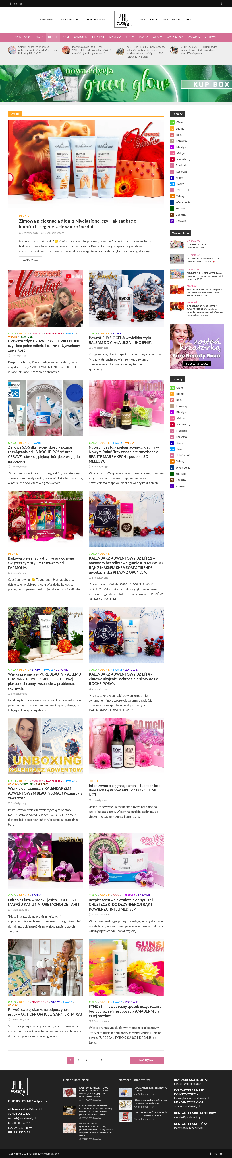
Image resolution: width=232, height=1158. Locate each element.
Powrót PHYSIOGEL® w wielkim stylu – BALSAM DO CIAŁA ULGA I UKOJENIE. (121, 340)
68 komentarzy (146, 1094)
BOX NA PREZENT (94, 19)
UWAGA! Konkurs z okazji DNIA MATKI (150, 1089)
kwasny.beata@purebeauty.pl (191, 1098)
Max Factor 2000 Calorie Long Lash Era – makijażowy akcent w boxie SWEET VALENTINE (204, 292)
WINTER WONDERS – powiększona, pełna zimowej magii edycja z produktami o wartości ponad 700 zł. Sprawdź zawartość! (146, 51)
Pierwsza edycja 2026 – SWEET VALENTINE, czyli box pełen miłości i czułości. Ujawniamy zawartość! (91, 50)
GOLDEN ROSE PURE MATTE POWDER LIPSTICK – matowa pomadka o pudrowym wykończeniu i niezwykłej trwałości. (205, 310)
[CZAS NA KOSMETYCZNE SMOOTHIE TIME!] (177, 244)
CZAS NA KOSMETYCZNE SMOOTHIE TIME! (200, 245)
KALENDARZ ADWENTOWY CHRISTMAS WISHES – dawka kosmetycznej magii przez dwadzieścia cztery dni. (94, 1092)
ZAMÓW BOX (48, 19)
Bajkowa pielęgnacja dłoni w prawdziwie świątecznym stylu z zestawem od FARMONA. (41, 563)
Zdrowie (211, 37)
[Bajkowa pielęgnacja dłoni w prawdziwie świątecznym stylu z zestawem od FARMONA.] (45, 519)
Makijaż (115, 37)
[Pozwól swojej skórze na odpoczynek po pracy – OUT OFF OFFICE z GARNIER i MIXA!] (45, 967)
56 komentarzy (146, 1118)
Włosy (157, 37)
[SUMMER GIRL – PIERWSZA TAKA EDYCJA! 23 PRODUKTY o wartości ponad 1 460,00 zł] (177, 273)
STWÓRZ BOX (69, 19)
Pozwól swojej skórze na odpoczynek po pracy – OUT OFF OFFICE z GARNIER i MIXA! (45, 1011)
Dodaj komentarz (54, 232)
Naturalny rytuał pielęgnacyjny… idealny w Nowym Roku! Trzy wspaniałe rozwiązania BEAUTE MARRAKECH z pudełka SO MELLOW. (124, 454)
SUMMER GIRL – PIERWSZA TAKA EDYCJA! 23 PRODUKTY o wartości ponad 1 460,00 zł (205, 276)
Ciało (39, 37)
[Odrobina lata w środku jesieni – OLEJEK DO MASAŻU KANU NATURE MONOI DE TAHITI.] (45, 860)
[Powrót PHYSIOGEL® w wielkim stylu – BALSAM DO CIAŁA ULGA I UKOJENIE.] (126, 298)
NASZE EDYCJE (149, 19)
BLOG (189, 19)
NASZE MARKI (171, 19)
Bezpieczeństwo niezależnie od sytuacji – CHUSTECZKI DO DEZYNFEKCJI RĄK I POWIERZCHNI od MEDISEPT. (122, 904)
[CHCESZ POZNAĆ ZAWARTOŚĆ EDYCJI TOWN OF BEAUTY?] (125, 1116)
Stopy (129, 37)
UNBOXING (193, 240)
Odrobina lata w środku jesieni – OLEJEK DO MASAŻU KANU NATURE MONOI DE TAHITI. (44, 902)
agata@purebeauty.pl (187, 1106)
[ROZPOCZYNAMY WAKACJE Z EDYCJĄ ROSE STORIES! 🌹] (177, 259)
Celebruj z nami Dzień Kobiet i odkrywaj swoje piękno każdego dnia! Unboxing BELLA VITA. (38, 50)
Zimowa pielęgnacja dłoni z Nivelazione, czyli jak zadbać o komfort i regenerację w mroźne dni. (77, 223)
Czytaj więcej (30, 259)
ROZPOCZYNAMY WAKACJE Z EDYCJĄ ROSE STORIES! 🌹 (203, 260)
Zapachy (194, 37)
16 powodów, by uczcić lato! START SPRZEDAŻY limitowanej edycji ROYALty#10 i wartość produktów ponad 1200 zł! (95, 1110)
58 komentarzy (146, 1106)
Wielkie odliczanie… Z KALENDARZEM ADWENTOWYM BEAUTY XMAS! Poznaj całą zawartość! (45, 793)
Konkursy (80, 37)
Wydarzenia (175, 37)
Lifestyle (98, 37)
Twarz (143, 37)
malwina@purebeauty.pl (188, 1127)
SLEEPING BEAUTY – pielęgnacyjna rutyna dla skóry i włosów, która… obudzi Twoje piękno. (199, 50)
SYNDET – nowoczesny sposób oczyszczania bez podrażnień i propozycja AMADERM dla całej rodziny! (125, 1011)
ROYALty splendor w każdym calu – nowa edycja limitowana (150, 1101)
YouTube (26, 336)
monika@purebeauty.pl (187, 1117)
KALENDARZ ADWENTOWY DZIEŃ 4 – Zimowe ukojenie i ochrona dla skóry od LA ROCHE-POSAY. (123, 679)
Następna (146, 1060)
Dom (66, 37)
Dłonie (53, 37)
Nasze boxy (23, 37)
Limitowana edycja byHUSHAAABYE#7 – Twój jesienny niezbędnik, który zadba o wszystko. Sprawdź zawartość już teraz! (96, 1129)
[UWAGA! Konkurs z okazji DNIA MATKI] (125, 1092)
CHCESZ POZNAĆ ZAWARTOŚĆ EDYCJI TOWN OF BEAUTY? (151, 1114)
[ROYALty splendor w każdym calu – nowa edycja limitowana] (125, 1104)
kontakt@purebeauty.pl (188, 1083)
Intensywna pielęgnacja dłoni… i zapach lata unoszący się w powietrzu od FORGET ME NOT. (125, 790)
